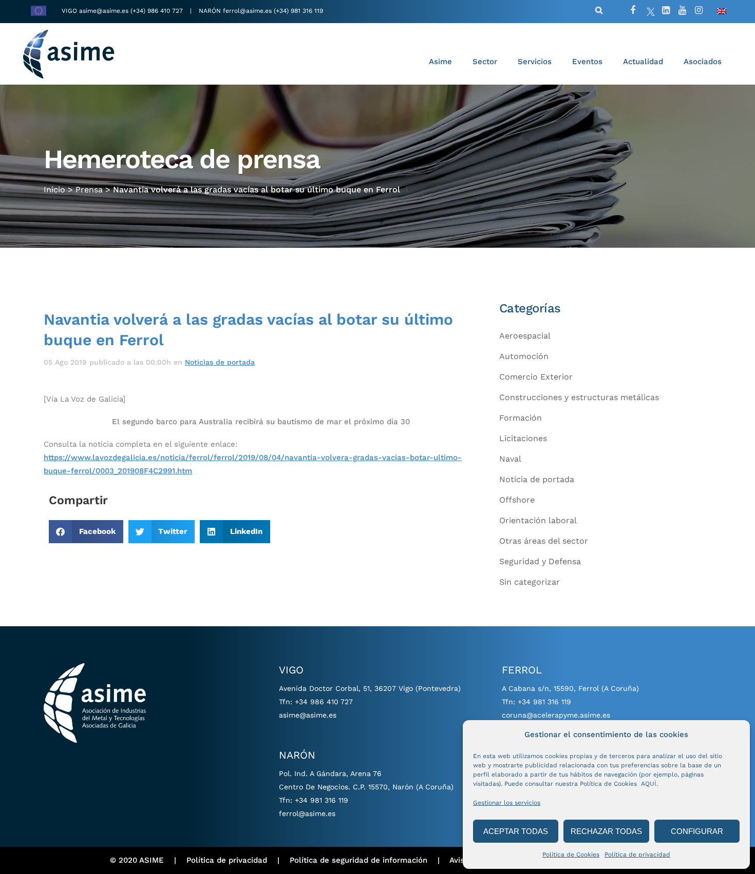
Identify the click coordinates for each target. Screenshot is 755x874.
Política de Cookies (570, 854)
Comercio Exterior (536, 377)
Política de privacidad (637, 854)
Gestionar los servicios (506, 802)
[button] (86, 531)
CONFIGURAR (697, 831)
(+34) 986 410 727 (157, 10)
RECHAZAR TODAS (606, 831)
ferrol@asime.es (247, 10)
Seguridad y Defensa (540, 561)
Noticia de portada (536, 479)
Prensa (89, 189)
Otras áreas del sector (543, 541)
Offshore (517, 500)
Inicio (54, 189)
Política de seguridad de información (358, 860)
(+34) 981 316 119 (298, 10)
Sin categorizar (529, 582)
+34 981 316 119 (321, 800)
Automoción (524, 356)
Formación (520, 418)
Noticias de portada (220, 362)
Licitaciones (523, 438)
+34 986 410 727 (324, 702)
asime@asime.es (103, 10)
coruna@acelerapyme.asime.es (556, 715)
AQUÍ (648, 783)
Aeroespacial (525, 336)
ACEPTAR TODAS (515, 831)
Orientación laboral (538, 520)
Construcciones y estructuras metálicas (579, 397)
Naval (510, 459)
